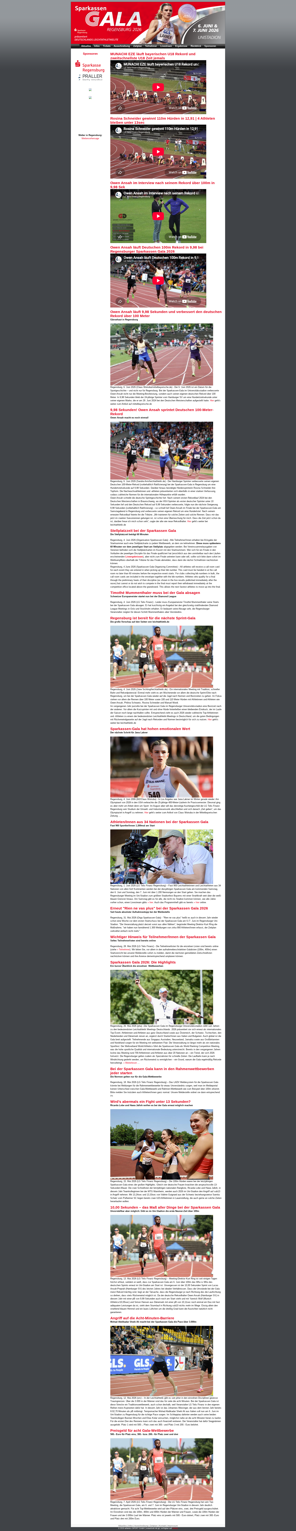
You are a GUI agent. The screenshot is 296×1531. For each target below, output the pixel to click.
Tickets (106, 46)
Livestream (166, 46)
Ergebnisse (181, 46)
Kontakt (162, 1526)
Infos (97, 46)
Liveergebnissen (134, 556)
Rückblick (196, 46)
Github (175, 1528)
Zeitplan (137, 46)
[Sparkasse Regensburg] (90, 72)
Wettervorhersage (90, 138)
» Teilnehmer (123, 949)
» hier (150, 902)
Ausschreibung (122, 46)
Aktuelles (86, 46)
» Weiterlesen (130, 1063)
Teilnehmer (151, 46)
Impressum (173, 1526)
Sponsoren (210, 46)
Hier (212, 400)
